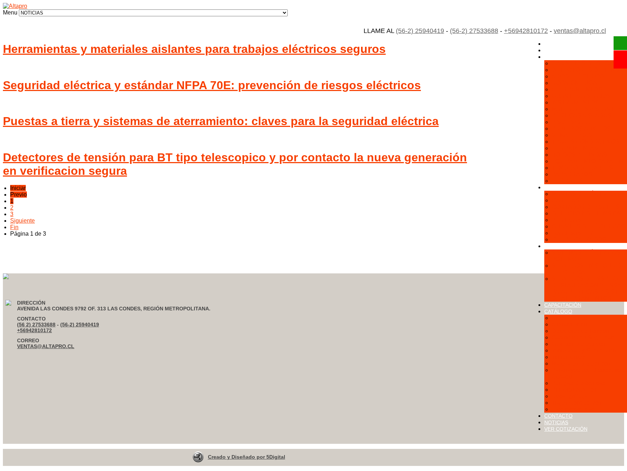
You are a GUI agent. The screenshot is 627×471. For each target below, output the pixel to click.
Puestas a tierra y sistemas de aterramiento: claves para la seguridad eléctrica (221, 121)
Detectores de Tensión (580, 331)
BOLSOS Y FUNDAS (579, 155)
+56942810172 (526, 30)
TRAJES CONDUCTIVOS (585, 142)
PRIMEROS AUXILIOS (581, 128)
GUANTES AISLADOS (581, 96)
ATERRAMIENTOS (577, 89)
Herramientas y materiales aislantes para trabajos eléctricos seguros (194, 48)
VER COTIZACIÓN (565, 429)
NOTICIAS (556, 422)
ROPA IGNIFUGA (574, 83)
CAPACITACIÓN (562, 305)
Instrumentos (568, 357)
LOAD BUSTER (572, 233)
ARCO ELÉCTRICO (578, 76)
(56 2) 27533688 (36, 324)
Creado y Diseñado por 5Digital (246, 457)
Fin (14, 227)
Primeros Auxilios (574, 390)
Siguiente (22, 221)
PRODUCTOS (560, 57)
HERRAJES (567, 181)
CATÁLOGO (558, 311)
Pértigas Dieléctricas (578, 383)
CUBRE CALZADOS (579, 239)
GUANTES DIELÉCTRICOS (588, 226)
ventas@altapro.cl (580, 30)
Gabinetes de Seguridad (583, 337)
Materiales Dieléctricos (581, 363)
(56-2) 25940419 (420, 30)
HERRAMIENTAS (575, 148)
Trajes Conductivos (576, 403)
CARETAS (565, 200)
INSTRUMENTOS (575, 102)
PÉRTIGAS (566, 220)
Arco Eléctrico (569, 318)
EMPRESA (556, 50)
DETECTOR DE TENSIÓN (587, 213)
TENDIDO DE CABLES (582, 168)
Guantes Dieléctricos (578, 344)
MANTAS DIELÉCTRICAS (586, 194)
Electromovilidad (573, 409)
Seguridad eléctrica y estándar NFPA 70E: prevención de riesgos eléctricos (212, 85)
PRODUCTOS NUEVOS (571, 187)
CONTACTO (558, 416)
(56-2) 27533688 (474, 30)
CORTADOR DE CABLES (586, 207)
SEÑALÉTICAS (572, 135)
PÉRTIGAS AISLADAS (581, 115)
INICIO (552, 44)
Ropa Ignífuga (570, 396)
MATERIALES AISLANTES (587, 109)
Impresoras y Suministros (584, 350)
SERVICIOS (557, 246)
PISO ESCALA (571, 122)
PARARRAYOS (572, 174)
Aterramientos (569, 324)
